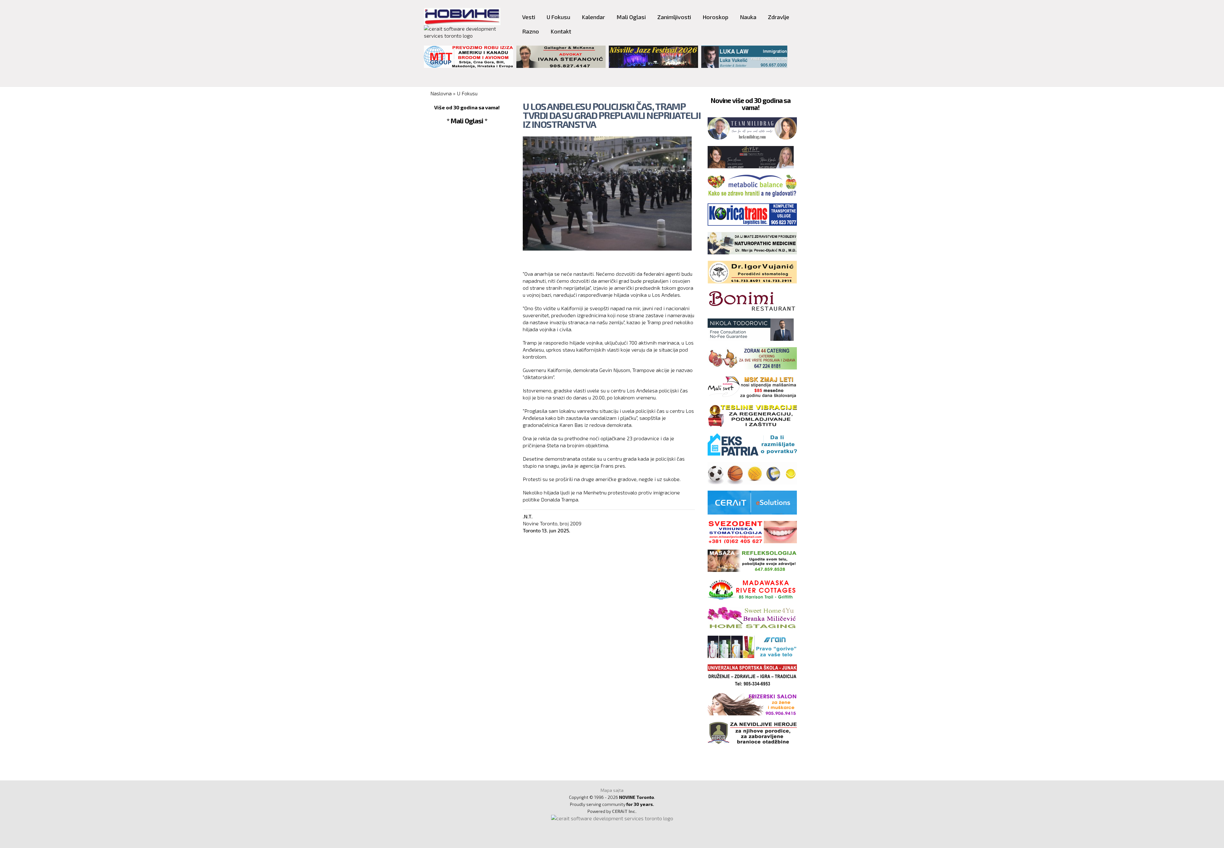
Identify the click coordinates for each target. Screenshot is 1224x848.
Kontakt (560, 31)
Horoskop (715, 16)
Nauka (748, 16)
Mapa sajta (612, 790)
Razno (530, 31)
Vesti (528, 16)
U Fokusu (558, 16)
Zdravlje (778, 16)
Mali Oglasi (631, 16)
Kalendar (593, 16)
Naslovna (441, 93)
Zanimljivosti (674, 16)
